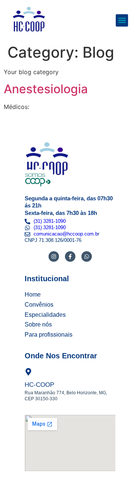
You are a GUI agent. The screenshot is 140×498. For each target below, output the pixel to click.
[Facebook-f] (70, 256)
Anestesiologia (46, 89)
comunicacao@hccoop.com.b (66, 234)
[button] (122, 20)
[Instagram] (54, 256)
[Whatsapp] (86, 256)
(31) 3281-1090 (50, 221)
